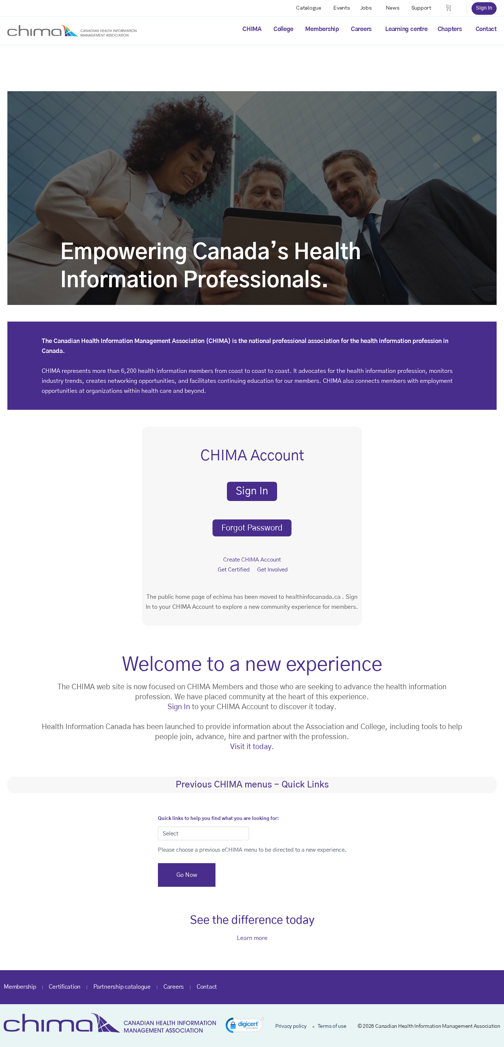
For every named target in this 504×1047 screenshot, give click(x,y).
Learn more (252, 938)
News (393, 8)
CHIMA (252, 29)
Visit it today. (252, 747)
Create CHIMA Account (252, 560)
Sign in (484, 8)
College (283, 29)
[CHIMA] (72, 30)
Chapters (450, 29)
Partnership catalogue (122, 987)
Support (421, 8)
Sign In (179, 707)
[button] (244, 1026)
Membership (322, 29)
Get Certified (234, 570)
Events (341, 8)
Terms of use (332, 1026)
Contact (486, 29)
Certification (64, 987)
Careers (361, 29)
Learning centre (406, 29)
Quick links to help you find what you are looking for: (218, 818)
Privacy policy (291, 1026)
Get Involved (272, 570)
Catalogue (308, 8)
